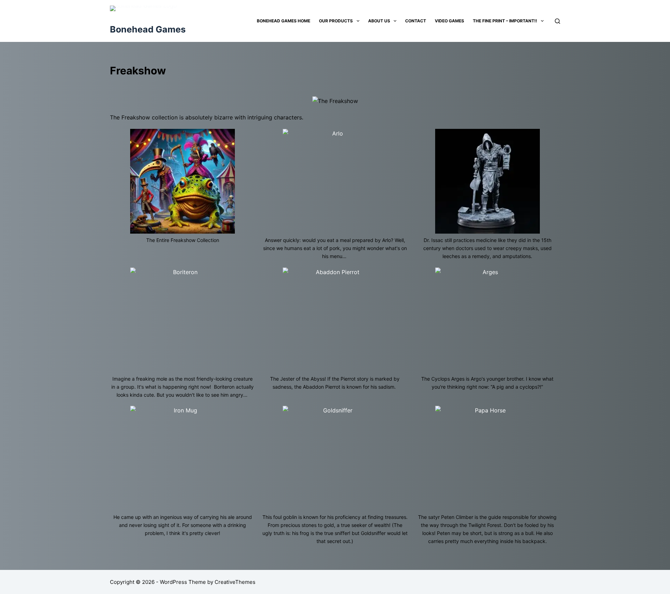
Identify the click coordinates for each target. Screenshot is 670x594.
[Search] (557, 21)
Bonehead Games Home (283, 20)
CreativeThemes (235, 582)
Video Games (449, 20)
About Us (379, 20)
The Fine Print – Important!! (505, 20)
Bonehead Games (148, 29)
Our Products (336, 20)
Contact (415, 20)
